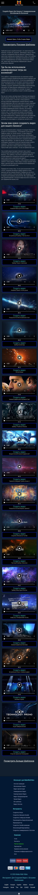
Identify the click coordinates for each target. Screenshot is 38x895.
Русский (32, 887)
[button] (19, 195)
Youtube (25, 860)
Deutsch (31, 884)
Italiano (25, 884)
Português (6, 887)
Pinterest (19, 860)
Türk (21, 887)
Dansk (12, 887)
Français (12, 884)
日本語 (26, 887)
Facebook (12, 860)
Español (19, 884)
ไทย (17, 887)
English (6, 884)
